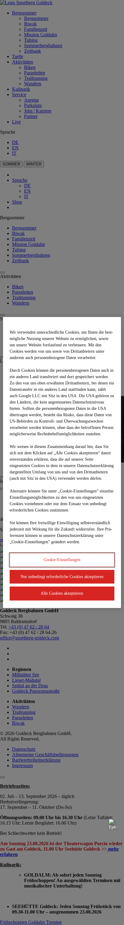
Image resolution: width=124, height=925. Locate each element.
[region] (62, 462)
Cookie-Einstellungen (62, 559)
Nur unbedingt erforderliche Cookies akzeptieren (62, 576)
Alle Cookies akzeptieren (62, 593)
